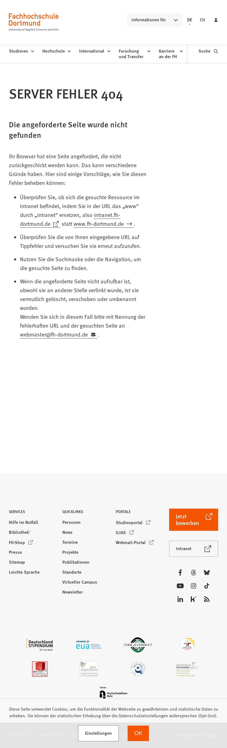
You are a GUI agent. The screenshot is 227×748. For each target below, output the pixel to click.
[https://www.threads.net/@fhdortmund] (193, 572)
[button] (33, 513)
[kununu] (193, 599)
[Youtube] (180, 585)
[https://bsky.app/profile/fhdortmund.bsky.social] (206, 572)
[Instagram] (193, 585)
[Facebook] (180, 572)
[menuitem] (21, 51)
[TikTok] (206, 585)
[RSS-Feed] (206, 599)
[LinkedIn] (180, 599)
